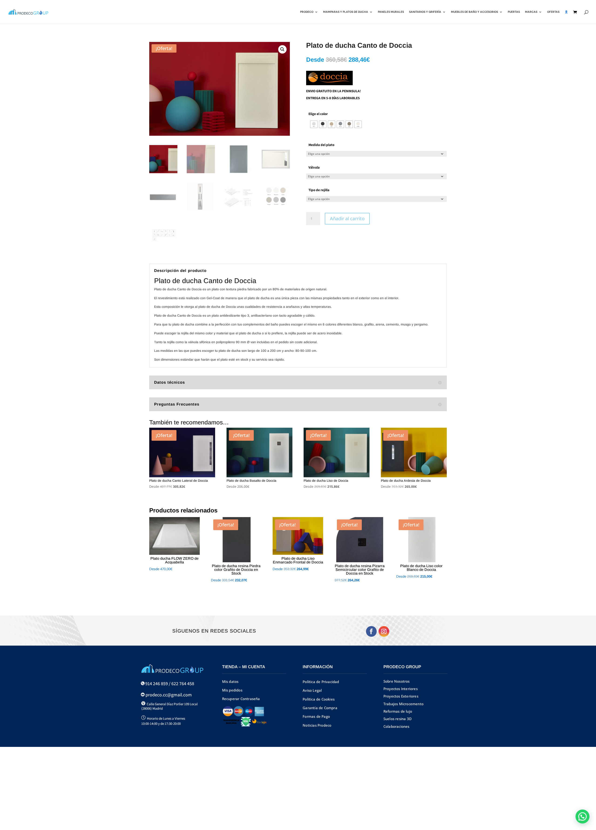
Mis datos (230, 681)
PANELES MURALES (391, 12)
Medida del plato (321, 144)
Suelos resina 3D (397, 718)
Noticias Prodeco (317, 725)
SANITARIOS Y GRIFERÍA (425, 12)
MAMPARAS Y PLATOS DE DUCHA (345, 12)
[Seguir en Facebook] (371, 631)
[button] (282, 49)
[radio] (313, 124)
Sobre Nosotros (396, 681)
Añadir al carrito (347, 218)
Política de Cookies (319, 699)
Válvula (314, 167)
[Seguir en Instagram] (384, 631)
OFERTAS (553, 12)
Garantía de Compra (320, 707)
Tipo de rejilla (318, 190)
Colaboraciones (396, 726)
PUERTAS (514, 12)
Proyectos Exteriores (400, 696)
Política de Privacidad (321, 681)
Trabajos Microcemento (403, 703)
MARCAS (531, 12)
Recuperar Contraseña (241, 698)
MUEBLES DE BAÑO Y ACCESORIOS (474, 12)
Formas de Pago (316, 716)
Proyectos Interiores (400, 688)
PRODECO (306, 12)
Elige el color (318, 113)
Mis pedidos (232, 690)
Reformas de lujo (397, 711)
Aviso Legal (312, 690)
